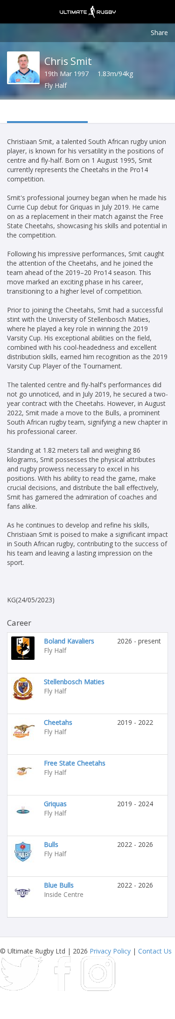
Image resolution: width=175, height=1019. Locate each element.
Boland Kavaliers (69, 640)
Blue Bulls (59, 885)
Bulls (51, 844)
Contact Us (155, 951)
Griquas (55, 803)
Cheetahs (58, 722)
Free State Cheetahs (74, 763)
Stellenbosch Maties (74, 681)
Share (159, 32)
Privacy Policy (110, 951)
